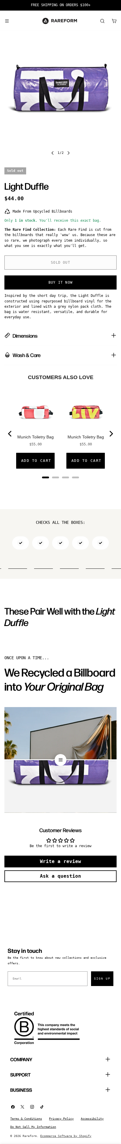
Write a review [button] (60, 861)
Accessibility (92, 1118)
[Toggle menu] (7, 21)
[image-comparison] (60, 760)
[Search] (102, 21)
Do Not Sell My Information (33, 1126)
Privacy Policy (61, 1118)
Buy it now (60, 282)
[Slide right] (68, 153)
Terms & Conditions (26, 1118)
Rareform (30, 1136)
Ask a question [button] (60, 876)
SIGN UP (102, 978)
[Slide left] (52, 153)
